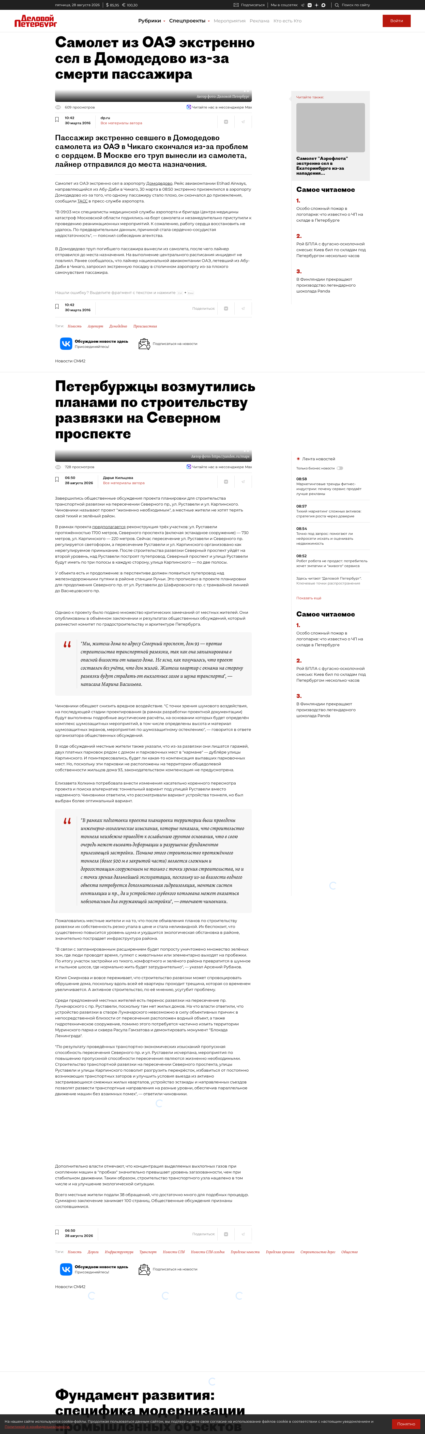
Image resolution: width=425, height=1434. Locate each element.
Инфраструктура (119, 1193)
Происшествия (145, 326)
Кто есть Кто (287, 21)
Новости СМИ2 (70, 361)
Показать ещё (308, 598)
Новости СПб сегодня (208, 1193)
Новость (75, 326)
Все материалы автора (121, 123)
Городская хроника (280, 1193)
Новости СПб (174, 1193)
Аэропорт (95, 326)
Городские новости (245, 1193)
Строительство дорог (318, 1193)
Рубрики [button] (150, 21)
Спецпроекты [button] (188, 21)
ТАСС (82, 201)
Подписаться (253, 5)
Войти (396, 20)
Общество (349, 1193)
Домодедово (159, 183)
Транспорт (148, 1193)
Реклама (260, 21)
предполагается (109, 526)
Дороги (93, 1193)
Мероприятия (230, 21)
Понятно (406, 1424)
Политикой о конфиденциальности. (37, 1426)
